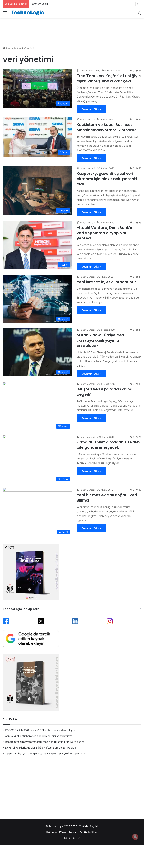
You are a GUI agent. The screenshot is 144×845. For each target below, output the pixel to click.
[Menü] (5, 14)
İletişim (73, 832)
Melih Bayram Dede (90, 70)
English (94, 826)
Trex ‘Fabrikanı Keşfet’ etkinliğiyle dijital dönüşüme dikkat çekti (109, 78)
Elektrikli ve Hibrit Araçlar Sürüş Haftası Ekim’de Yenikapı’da (40, 747)
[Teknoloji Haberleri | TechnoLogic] (29, 12)
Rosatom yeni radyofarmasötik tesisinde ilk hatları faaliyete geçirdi (69, 3)
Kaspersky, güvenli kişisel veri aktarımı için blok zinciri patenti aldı (107, 179)
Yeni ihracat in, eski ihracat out (106, 282)
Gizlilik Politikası (89, 832)
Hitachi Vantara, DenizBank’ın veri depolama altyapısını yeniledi (105, 233)
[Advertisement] (72, 30)
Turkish (83, 826)
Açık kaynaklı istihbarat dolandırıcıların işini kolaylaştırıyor (39, 735)
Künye (63, 832)
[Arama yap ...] (139, 14)
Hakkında (51, 832)
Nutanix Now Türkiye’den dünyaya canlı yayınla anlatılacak (100, 340)
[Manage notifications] (135, 837)
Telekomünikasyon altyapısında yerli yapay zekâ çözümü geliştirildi (45, 753)
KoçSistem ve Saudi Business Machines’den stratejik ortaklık (106, 127)
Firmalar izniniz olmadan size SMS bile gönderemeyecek (108, 445)
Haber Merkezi (87, 119)
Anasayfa (10, 48)
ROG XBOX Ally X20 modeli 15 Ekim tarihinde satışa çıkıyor (40, 730)
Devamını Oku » (91, 109)
